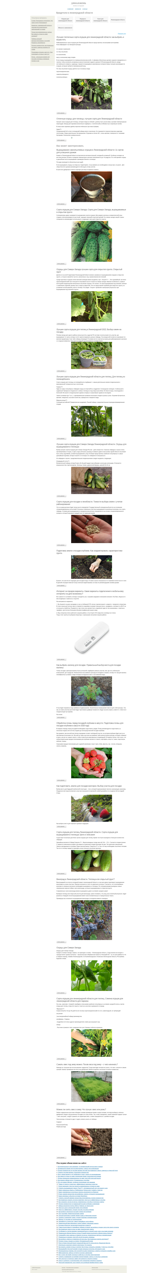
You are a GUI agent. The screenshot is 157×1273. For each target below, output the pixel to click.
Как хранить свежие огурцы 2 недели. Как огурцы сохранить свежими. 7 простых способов (86, 1247)
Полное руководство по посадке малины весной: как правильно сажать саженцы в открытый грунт (88, 1170)
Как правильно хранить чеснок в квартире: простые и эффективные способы (82, 1200)
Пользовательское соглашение (72, 1267)
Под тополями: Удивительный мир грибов (71, 1213)
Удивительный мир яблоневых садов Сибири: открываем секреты (79, 1223)
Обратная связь (95, 1267)
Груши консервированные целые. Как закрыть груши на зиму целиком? (41, 34)
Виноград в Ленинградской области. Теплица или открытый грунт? (85, 879)
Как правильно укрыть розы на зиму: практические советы (76, 1229)
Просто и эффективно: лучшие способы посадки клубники (76, 1210)
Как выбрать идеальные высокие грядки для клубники (75, 1212)
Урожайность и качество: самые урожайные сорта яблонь (76, 1221)
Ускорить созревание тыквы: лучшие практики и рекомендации (78, 1217)
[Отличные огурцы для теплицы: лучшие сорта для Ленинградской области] (91, 137)
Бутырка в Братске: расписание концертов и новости (75, 1225)
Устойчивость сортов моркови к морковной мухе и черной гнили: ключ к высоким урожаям (86, 1231)
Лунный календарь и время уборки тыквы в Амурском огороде (78, 1215)
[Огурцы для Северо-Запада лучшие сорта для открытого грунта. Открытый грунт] (91, 306)
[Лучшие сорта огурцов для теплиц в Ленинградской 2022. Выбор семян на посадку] (91, 355)
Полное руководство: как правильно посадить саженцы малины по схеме (42, 47)
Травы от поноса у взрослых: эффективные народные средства (78, 1184)
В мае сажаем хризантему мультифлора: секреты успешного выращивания (81, 1194)
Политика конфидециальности (68, 1269)
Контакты (63, 1267)
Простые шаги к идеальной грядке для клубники (73, 1208)
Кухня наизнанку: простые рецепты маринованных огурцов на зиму (79, 1186)
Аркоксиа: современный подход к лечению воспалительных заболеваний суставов (41, 27)
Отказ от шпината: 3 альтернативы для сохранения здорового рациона (80, 1260)
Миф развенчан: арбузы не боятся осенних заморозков (75, 1253)
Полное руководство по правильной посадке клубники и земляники (79, 1204)
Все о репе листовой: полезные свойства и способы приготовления (79, 1255)
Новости (78, 8)
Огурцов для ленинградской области (65, 19)
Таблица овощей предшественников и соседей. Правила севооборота (40, 40)
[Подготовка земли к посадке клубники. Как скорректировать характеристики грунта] (91, 567)
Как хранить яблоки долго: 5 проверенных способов (73, 1180)
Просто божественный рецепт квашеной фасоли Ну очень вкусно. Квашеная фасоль (84, 1243)
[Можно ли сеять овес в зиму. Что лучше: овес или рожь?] (91, 1142)
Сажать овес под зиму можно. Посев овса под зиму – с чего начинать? (87, 1064)
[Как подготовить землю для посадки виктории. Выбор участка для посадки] (91, 808)
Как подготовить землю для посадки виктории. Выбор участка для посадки (89, 786)
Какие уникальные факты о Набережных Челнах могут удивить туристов (80, 1190)
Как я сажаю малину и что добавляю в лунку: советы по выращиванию (79, 1174)
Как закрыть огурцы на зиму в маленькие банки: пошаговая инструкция (79, 1176)
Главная (70, 8)
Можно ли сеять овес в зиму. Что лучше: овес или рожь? (81, 1109)
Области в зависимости (65, 27)
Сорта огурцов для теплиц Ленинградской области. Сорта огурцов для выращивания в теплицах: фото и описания (87, 833)
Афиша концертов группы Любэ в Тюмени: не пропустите (76, 1206)
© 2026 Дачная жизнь (36, 1267)
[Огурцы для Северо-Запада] (91, 975)
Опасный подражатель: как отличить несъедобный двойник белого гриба (81, 1262)
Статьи (84, 8)
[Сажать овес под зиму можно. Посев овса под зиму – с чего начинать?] (91, 1086)
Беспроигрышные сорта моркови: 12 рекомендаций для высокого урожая (80, 1166)
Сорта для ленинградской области (100, 19)
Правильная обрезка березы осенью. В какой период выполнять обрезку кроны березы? (86, 1233)
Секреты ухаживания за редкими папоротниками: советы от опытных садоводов (83, 1257)
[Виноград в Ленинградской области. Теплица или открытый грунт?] (91, 920)
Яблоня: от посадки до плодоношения (70, 1219)
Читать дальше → (61, 113)
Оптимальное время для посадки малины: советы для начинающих (78, 1168)
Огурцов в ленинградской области (83, 19)
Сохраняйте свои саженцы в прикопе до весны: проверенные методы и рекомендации (85, 1235)
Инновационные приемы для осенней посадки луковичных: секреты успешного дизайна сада (87, 1251)
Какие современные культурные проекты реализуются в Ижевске (78, 1192)
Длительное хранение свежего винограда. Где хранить (75, 1245)
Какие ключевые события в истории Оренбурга (73, 1196)
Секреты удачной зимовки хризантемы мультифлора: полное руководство (81, 1198)
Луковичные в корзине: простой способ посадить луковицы (76, 1237)
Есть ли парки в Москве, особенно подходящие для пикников (76, 1182)
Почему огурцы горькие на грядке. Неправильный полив (76, 1241)
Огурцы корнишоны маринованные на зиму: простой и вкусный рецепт (79, 1178)
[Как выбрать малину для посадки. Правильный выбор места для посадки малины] (91, 691)
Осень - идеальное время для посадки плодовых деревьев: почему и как (40, 59)
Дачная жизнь (78, 3)
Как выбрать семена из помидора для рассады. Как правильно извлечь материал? (84, 1239)
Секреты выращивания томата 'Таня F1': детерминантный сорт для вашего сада (83, 1188)
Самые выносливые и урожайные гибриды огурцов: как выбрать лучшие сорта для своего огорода (89, 1227)
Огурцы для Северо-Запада (68, 947)
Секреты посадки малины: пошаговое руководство (73, 1172)
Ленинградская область (118, 19)
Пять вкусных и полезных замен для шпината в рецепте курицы (78, 1259)
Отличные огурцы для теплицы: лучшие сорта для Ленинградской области (89, 118)
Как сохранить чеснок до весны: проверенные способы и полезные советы (81, 1202)
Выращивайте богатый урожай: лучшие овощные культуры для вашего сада (82, 1249)
